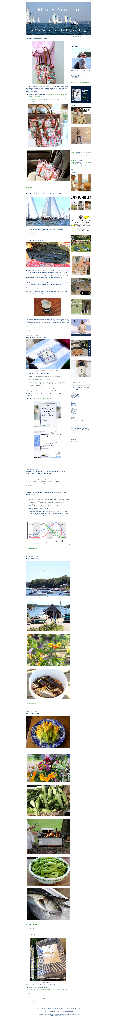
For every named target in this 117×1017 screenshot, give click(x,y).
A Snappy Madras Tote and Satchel (36, 38)
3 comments (29, 485)
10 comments (30, 464)
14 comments (30, 330)
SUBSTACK (73, 444)
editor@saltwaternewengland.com (83, 82)
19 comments (30, 233)
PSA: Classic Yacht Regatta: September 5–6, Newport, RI (43, 194)
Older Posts (66, 999)
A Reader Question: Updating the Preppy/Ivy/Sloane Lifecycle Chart (46, 492)
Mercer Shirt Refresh (32, 935)
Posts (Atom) (33, 1001)
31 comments (30, 993)
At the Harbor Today (32, 559)
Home (44, 998)
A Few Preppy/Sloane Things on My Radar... (79, 38)
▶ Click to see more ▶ (31, 327)
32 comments (30, 552)
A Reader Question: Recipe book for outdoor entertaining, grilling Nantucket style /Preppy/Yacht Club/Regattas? (45, 472)
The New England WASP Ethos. (77, 76)
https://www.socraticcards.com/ (44, 398)
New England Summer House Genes (77, 40)
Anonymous (73, 152)
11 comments (30, 706)
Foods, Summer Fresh (32, 713)
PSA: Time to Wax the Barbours (35, 240)
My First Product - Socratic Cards (36, 337)
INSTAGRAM (74, 441)
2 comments (29, 187)
